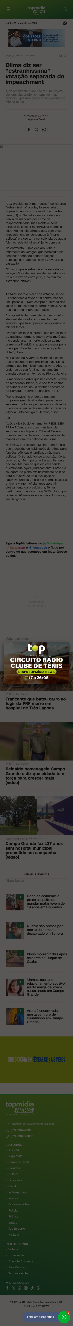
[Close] (69, 641)
